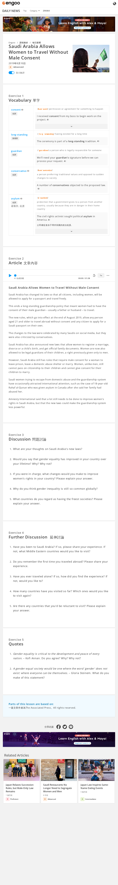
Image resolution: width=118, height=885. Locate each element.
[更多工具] (108, 275)
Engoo (12, 42)
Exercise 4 (16, 533)
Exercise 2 (16, 258)
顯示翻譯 (20, 72)
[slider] (15, 275)
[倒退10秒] (94, 275)
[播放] (10, 275)
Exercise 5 (16, 640)
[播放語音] (22, 110)
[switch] (11, 72)
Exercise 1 (16, 96)
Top (24, 10)
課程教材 (46, 10)
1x (101, 275)
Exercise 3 (16, 435)
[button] (71, 126)
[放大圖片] (91, 58)
